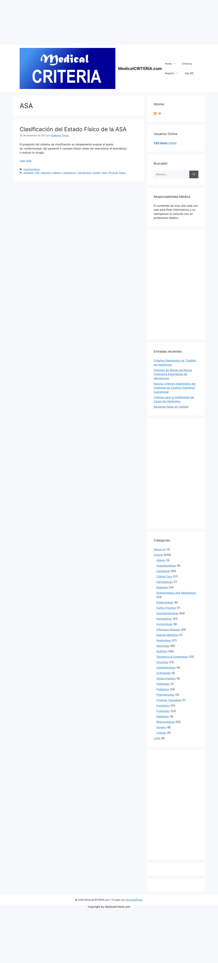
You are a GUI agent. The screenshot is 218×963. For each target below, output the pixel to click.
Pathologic (163, 684)
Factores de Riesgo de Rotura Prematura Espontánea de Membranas (173, 374)
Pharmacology (165, 694)
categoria (46, 172)
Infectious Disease (168, 629)
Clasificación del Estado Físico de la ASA (73, 129)
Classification (84, 172)
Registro (170, 73)
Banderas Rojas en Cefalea (171, 406)
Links (157, 738)
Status (122, 172)
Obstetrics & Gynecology (172, 656)
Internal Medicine (167, 635)
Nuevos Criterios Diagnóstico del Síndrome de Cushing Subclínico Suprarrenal (174, 387)
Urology (161, 732)
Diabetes (162, 587)
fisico (104, 172)
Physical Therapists (168, 700)
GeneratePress (134, 899)
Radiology (162, 716)
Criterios (187, 63)
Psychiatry (163, 705)
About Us (160, 549)
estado (96, 172)
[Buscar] (193, 174)
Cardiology (163, 571)
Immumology (164, 624)
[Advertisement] (96, 22)
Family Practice (166, 607)
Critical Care (164, 576)
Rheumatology (165, 722)
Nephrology (163, 640)
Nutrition (161, 651)
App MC (189, 73)
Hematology (164, 618)
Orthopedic (163, 673)
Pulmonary (163, 711)
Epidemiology (164, 602)
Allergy (160, 560)
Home (168, 63)
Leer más (26, 160)
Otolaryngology (166, 678)
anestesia (28, 172)
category (57, 172)
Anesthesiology (31, 169)
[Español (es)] (155, 113)
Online (165, 143)
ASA (37, 172)
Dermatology (164, 582)
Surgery (161, 727)
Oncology (162, 662)
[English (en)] (159, 113)
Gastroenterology (167, 613)
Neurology (162, 645)
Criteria (158, 554)
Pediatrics (162, 689)
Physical (113, 172)
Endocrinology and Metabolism (176, 592)
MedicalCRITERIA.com (140, 68)
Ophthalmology (166, 667)
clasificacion (69, 172)
